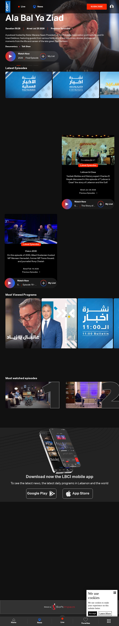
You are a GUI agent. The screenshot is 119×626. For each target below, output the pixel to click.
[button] (12, 65)
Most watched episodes (21, 378)
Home (13, 623)
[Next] (115, 85)
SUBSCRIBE (97, 7)
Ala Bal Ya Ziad (34, 18)
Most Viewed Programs (21, 294)
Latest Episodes (16, 68)
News (40, 7)
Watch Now (24, 54)
